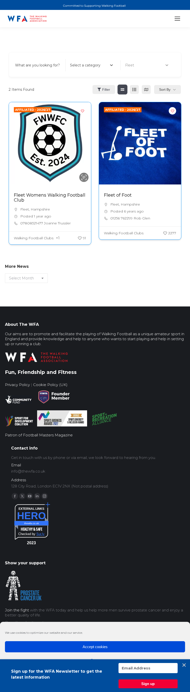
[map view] (146, 89)
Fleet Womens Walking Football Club (49, 197)
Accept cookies (95, 647)
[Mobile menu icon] (177, 18)
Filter (106, 89)
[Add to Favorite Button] (82, 111)
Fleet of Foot (118, 195)
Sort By (164, 89)
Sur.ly (40, 534)
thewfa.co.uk (31, 523)
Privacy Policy (17, 384)
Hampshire (40, 209)
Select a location (139, 65)
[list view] (134, 89)
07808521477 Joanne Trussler (45, 223)
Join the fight (17, 610)
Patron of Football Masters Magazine (39, 435)
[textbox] (85, 65)
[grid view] (122, 89)
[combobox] (91, 65)
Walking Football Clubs (33, 238)
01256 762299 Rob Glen (130, 218)
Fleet (24, 209)
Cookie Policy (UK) (50, 384)
